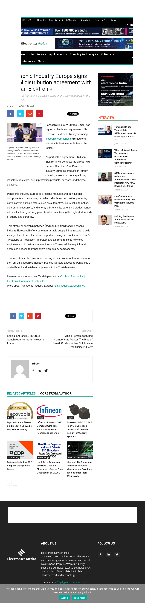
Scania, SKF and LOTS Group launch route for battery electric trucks (25, 339)
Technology (13, 457)
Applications (57, 54)
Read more (79, 597)
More (41, 61)
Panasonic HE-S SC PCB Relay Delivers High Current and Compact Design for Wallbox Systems (79, 429)
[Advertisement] (49, 298)
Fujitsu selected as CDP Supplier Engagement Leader (19, 465)
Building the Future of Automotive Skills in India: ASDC (124, 219)
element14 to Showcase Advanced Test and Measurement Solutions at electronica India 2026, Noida (79, 469)
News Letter (86, 20)
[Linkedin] (132, 24)
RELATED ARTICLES (21, 393)
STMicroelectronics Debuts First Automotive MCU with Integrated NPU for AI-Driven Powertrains (125, 179)
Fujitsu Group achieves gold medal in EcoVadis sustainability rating (19, 426)
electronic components (58, 138)
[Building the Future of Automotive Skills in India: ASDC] (105, 220)
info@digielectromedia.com (70, 582)
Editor (36, 363)
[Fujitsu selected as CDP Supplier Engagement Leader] (20, 450)
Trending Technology (83, 54)
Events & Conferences (22, 61)
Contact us (116, 20)
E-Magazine (71, 20)
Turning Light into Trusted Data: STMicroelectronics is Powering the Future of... (125, 133)
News (22, 54)
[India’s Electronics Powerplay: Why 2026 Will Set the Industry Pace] (105, 200)
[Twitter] (47, 371)
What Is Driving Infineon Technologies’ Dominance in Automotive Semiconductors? (125, 156)
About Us (41, 20)
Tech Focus (37, 54)
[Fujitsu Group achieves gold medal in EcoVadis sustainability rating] (20, 410)
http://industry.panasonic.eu (69, 285)
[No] (140, 593)
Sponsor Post (101, 20)
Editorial (106, 54)
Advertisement (56, 20)
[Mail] (41, 371)
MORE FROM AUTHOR (55, 393)
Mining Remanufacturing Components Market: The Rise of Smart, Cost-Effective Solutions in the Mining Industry (73, 341)
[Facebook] (127, 24)
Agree (64, 597)
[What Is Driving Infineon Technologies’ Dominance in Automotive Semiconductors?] (105, 153)
